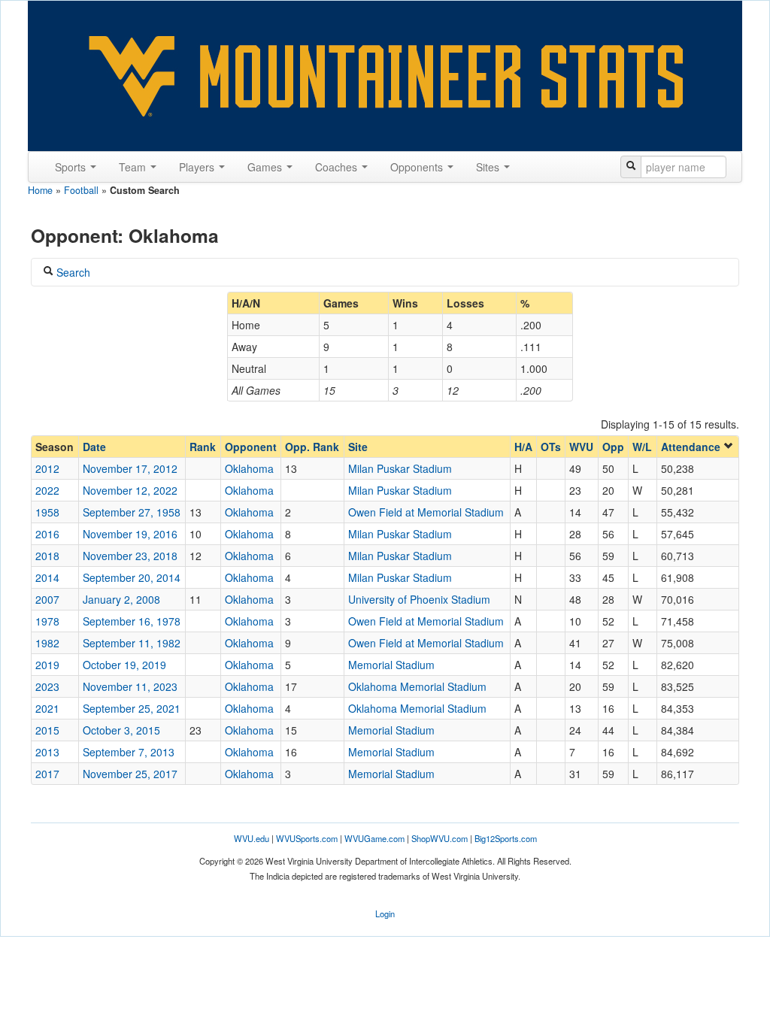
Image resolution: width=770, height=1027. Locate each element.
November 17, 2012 (130, 468)
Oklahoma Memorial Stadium (417, 686)
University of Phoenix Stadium (419, 599)
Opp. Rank (312, 446)
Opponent (251, 446)
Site (358, 446)
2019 (47, 664)
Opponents (418, 166)
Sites (489, 166)
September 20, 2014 (131, 577)
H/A (523, 446)
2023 (47, 686)
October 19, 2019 (124, 664)
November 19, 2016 (130, 533)
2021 (47, 708)
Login (385, 913)
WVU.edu (251, 838)
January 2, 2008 (121, 599)
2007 (47, 599)
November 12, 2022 (130, 490)
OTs (551, 446)
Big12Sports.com (505, 838)
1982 (47, 642)
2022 (47, 490)
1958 (47, 512)
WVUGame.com (374, 838)
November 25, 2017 (130, 773)
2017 (47, 773)
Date (94, 446)
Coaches (337, 166)
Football (81, 190)
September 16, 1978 (131, 621)
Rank (202, 446)
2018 (47, 555)
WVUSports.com (307, 838)
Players (198, 166)
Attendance (692, 446)
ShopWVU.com (439, 838)
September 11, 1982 (131, 642)
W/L (642, 446)
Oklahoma (249, 468)
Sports (72, 166)
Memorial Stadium (391, 664)
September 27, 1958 (131, 512)
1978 (47, 621)
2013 (47, 751)
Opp (613, 446)
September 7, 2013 (128, 751)
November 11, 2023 (130, 686)
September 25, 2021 (131, 708)
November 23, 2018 (130, 555)
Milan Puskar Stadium (400, 468)
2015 (47, 730)
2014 (47, 577)
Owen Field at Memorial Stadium (426, 512)
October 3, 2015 (121, 730)
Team (134, 166)
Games (266, 166)
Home (40, 190)
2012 (47, 468)
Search (71, 272)
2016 (47, 533)
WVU (581, 446)
